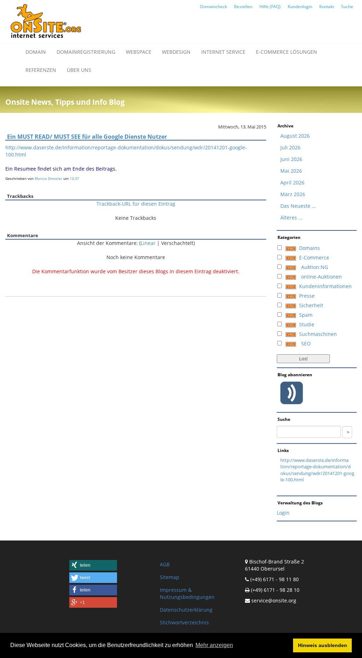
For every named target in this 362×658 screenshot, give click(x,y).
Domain (35, 51)
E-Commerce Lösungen (286, 51)
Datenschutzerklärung (186, 609)
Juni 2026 (291, 159)
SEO (306, 343)
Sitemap (169, 577)
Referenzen (40, 70)
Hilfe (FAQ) (270, 7)
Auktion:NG (314, 267)
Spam (306, 314)
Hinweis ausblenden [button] (322, 645)
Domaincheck (213, 7)
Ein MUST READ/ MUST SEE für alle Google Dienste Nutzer (87, 137)
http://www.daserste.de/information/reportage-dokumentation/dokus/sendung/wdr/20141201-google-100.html (317, 470)
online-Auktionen (321, 276)
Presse (307, 295)
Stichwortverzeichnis (184, 622)
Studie (306, 324)
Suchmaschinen (318, 334)
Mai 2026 (291, 170)
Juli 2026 (290, 147)
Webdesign (176, 51)
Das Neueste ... (298, 205)
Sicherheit (311, 305)
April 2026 (292, 182)
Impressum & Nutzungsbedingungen (187, 593)
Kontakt (326, 7)
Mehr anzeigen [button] (214, 645)
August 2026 (295, 135)
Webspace (138, 51)
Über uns (79, 70)
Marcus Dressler (48, 178)
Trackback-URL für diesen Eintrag (136, 203)
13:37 (74, 178)
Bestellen (243, 7)
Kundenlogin (300, 7)
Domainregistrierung (86, 51)
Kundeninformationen (325, 286)
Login (283, 512)
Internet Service (223, 51)
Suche (347, 7)
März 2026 (292, 194)
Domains (309, 248)
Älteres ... (291, 217)
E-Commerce (314, 257)
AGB (165, 564)
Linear (148, 243)
